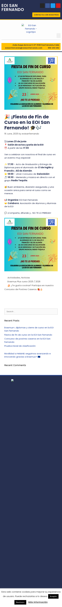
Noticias (25, 277)
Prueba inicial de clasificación (20, 345)
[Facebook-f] (47, 5)
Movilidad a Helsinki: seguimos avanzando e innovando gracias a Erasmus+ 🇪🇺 (27, 355)
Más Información (38, 602)
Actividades (13, 277)
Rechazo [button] (20, 602)
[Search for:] (31, 311)
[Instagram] (42, 5)
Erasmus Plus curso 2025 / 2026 (23, 281)
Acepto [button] (53, 596)
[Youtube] (58, 5)
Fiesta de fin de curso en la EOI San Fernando (28, 334)
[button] (46, 14)
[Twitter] (53, 5)
